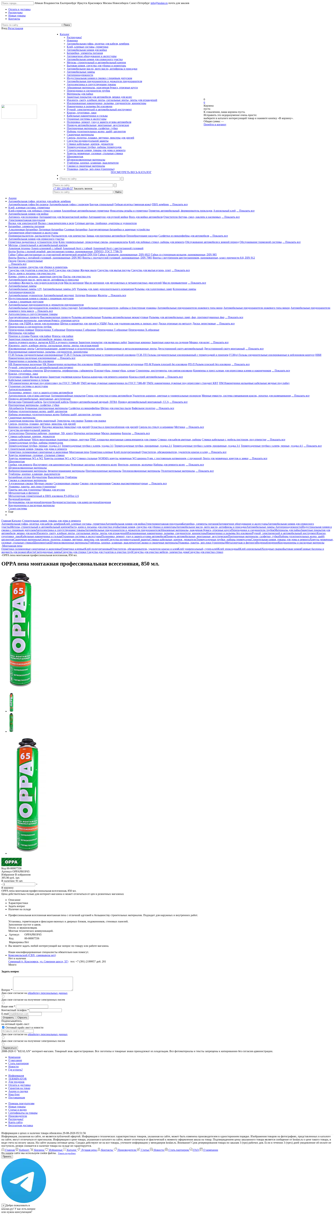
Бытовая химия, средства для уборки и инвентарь (96, 65)
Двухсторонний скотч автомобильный (180, 348)
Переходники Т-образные (112, 329)
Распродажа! (74, 37)
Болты (12, 251)
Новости (13, 1066)
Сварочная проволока (21, 420)
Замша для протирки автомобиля (106, 235)
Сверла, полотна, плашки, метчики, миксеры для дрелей (100, 137)
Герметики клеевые (101, 452)
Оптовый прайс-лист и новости (24, 1027)
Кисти (31, 552)
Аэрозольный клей (224, 210)
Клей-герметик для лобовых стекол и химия (34, 210)
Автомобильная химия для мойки (87, 49)
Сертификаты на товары (23, 1112)
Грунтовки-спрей (18, 376)
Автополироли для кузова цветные (29, 395)
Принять (7, 1156)
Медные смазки (43, 483)
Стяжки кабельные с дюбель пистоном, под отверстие (234, 439)
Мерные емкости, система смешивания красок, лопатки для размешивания (246, 395)
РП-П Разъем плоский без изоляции (209, 364)
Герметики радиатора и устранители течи (33, 242)
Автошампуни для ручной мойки (108, 216)
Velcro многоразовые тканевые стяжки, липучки (60, 439)
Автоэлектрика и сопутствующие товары (91, 84)
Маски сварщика (111, 433)
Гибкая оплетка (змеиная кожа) (132, 204)
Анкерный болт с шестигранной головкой (118, 248)
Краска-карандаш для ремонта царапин (105, 376)
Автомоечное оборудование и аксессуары (92, 56)
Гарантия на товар (19, 1088)
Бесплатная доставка (20, 1125)
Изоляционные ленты (21, 348)
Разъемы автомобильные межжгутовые (125, 317)
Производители (17, 1116)
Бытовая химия (292, 548)
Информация (16, 1075)
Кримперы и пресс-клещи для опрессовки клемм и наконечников (232, 370)
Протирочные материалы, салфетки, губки (92, 128)
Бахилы (126, 433)
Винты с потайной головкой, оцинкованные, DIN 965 (49, 257)
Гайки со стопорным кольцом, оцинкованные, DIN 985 (184, 254)
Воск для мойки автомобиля (146, 216)
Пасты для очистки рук (77, 276)
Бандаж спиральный (102, 204)
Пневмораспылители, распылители (29, 235)
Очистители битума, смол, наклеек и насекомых (192, 216)
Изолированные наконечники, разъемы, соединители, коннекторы (106, 103)
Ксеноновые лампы (184, 289)
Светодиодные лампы (48, 552)
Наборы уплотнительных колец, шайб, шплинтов (96, 131)
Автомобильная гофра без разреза (28, 204)
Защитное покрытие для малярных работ (103, 342)
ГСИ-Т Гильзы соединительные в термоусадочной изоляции (100, 354)
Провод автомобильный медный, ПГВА (93, 401)
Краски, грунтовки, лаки (81, 112)
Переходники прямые (21, 329)
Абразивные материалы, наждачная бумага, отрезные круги (102, 87)
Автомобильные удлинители (25, 295)
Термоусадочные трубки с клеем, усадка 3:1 (88, 445)
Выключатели (56, 477)
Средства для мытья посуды (114, 270)
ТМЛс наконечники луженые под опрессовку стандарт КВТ (182, 383)
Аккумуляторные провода (23, 317)
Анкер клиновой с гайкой (46, 248)
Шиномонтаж (75, 156)
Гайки (12, 254)
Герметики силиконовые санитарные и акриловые (38, 452)
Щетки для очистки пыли (115, 408)
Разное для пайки (40, 336)
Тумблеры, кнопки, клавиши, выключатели (93, 162)
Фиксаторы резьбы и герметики (129, 210)
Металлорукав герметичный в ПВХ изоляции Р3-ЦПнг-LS (43, 495)
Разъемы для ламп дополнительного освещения (105, 289)
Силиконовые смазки (66, 483)
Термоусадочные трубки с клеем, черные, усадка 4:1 (272, 445)
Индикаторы (39, 477)
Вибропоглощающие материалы (27, 470)
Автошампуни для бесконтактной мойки (63, 216)
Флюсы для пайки (62, 336)
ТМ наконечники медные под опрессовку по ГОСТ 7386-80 (44, 383)
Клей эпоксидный (229, 548)
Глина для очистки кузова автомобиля (109, 395)
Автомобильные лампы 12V (25, 289)
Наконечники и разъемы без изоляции (89, 106)
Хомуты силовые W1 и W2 (60, 458)
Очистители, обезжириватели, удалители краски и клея (175, 452)
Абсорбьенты (16, 408)
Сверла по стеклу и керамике (156, 426)
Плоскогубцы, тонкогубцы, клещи (114, 370)
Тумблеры (71, 477)
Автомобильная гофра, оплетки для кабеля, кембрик (98, 43)
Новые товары (17, 1106)
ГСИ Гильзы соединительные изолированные (35, 354)
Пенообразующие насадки (142, 235)
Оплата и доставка (19, 1085)
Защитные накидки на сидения (169, 342)
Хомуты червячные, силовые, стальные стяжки (95, 153)
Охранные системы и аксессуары (86, 118)
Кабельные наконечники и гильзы (87, 115)
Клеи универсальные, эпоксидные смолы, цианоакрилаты (93, 242)
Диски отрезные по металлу (175, 323)
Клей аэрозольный (251, 548)
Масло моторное (74, 282)
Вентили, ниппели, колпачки (135, 464)
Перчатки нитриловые (87, 433)
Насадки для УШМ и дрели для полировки (33, 323)
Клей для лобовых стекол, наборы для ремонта (156, 242)
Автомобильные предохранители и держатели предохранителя (104, 81)
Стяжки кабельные (19, 439)
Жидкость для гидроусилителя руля (42, 282)
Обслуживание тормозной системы (261, 242)
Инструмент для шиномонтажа (51, 464)
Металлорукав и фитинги (23, 492)
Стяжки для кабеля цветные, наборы (179, 439)
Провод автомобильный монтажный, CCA (143, 401)
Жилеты (102, 295)
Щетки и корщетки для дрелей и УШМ (83, 323)
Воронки (91, 295)
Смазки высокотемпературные (129, 483)
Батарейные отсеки (19, 477)
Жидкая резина (39, 376)
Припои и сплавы (19, 336)
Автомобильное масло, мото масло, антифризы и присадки (102, 68)
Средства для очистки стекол (206, 552)
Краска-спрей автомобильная (146, 376)
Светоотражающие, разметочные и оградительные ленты (69, 348)
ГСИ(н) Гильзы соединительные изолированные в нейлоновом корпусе (272, 354)
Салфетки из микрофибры (84, 408)
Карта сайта (15, 1122)
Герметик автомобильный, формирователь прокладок (181, 210)
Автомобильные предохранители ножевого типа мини (190, 307)
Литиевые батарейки (51, 229)
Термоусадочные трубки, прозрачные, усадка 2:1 (143, 445)
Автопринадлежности (80, 74)
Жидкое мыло (88, 270)
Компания (14, 1057)
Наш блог (14, 1094)
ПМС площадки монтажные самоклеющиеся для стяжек (123, 439)
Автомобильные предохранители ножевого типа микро (256, 307)
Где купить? (15, 1069)
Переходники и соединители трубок (88, 90)
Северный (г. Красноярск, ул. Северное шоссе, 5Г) (38, 961)
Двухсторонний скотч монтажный (224, 348)
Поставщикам (16, 1097)
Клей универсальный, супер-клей (198, 548)
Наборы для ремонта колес (169, 464)
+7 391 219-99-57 (63, 188)
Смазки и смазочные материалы (86, 165)
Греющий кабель (32, 401)
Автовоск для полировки (23, 216)
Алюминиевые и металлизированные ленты (130, 348)
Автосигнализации (19, 389)
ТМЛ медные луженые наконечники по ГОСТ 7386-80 (113, 383)
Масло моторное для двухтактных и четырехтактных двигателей (123, 282)
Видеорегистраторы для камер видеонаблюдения (81, 502)
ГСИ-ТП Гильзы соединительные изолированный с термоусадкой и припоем (182, 354)
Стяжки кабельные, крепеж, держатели (90, 143)
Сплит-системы (17, 508)
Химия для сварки (95, 420)
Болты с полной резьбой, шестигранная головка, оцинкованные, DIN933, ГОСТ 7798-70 (69, 251)
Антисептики (16, 433)
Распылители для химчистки (68, 235)
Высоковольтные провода (55, 317)
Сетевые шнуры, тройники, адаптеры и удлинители (106, 223)
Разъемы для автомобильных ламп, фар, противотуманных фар (186, 317)
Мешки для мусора (53, 489)
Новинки (72, 40)
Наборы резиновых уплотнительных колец (34, 414)
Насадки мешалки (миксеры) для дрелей (66, 426)
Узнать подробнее (67, 1153)
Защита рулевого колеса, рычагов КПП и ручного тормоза (43, 342)
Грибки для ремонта (20, 464)
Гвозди (12, 260)
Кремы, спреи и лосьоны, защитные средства (35, 276)
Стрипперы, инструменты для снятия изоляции (164, 370)
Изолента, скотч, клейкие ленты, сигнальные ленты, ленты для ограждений (112, 100)
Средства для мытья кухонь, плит (151, 270)
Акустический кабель (56, 401)
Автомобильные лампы (81, 71)
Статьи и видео (17, 1109)
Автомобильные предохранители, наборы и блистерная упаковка (118, 307)
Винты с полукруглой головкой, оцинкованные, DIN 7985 (117, 257)
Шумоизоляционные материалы (86, 159)
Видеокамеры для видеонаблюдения (30, 502)
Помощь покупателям (21, 1103)
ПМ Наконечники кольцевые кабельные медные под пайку (254, 383)
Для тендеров (16, 1081)
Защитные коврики (139, 342)
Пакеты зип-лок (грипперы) (25, 489)
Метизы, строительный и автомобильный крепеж (96, 62)
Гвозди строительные (30, 260)
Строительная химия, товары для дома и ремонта (96, 150)
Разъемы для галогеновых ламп (153, 289)
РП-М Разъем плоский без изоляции (165, 364)
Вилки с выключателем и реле (56, 223)
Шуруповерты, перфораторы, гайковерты (68, 370)
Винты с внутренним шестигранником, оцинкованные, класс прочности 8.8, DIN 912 (204, 257)
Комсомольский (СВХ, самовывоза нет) (32, 955)
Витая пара (15, 401)
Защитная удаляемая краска (64, 376)
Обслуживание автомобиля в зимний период (212, 242)
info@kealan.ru (159, 3)
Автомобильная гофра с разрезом (69, 204)
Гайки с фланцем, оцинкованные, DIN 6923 (124, 254)
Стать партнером (18, 1063)
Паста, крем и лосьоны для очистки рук (32, 273)
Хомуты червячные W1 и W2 (25, 458)
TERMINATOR (17, 1078)
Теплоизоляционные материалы (141, 470)
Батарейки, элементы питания (85, 53)
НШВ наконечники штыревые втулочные (119, 364)
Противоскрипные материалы (103, 470)
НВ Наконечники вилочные (25, 364)
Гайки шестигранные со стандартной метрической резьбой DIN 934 (56, 254)
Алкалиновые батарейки (23, 229)
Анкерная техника (19, 248)
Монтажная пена (79, 452)
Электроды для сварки (70, 420)
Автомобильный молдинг (58, 295)
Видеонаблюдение (19, 499)
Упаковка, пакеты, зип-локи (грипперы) (90, 169)
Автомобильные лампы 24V (59, 289)
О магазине (15, 1060)
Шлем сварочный (45, 420)
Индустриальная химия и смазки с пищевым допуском (99, 78)
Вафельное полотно (143, 408)
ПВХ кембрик (160, 204)
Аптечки (80, 295)
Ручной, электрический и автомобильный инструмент (99, 109)
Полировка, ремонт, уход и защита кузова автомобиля (99, 122)
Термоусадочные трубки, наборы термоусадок (94, 147)
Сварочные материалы (80, 134)
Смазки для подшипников (95, 483)
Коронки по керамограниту (24, 426)
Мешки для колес (199, 342)
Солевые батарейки (76, 229)
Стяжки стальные (87, 458)
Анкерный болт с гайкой (77, 248)
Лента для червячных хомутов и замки (225, 458)
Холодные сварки (272, 548)
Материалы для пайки (80, 93)
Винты (12, 257)
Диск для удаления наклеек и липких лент (132, 323)
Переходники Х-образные (143, 329)
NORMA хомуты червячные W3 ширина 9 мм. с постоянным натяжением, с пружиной (150, 458)
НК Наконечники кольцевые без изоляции (68, 364)
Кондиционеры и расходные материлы (31, 505)
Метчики (179, 426)
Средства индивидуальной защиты (88, 140)
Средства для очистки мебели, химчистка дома (161, 552)
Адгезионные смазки (21, 483)
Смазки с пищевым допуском (25, 301)
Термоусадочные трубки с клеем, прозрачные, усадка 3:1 (206, 445)
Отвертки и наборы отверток (25, 370)
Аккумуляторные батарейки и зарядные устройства (119, 229)
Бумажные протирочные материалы (46, 408)
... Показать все (179, 204)
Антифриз (14, 282)
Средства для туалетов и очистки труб (31, 270)
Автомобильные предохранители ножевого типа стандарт (43, 307)
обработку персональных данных (48, 993)
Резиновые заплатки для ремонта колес (94, 464)
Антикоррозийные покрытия (68, 395)
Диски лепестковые (204, 323)
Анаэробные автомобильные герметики (85, 210)
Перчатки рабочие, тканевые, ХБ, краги (49, 433)
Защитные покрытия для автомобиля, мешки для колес (99, 96)
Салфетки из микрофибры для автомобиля (183, 235)
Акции (12, 198)
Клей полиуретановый (127, 452)
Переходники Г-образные (81, 329)
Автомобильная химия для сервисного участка (95, 59)
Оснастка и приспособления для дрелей (114, 426)
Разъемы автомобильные (86, 317)
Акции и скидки (18, 1091)
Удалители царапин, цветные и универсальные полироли (166, 395)
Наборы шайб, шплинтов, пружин (80, 414)
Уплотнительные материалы (178, 470)
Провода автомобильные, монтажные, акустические (98, 125)
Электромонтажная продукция (26, 220)
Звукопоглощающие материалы (66, 470)
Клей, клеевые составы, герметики (87, 46)
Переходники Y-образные (50, 329)
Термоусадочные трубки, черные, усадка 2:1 (34, 445)
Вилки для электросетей (22, 223)
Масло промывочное (174, 282)
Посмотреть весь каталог (131, 172)
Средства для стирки (67, 270)
